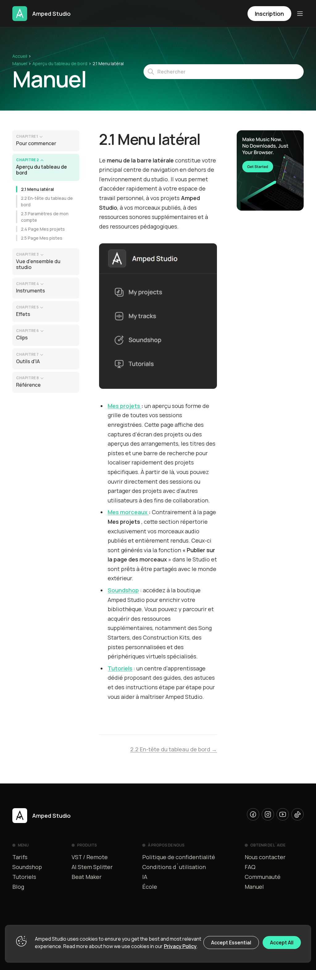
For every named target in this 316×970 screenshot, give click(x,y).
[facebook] (253, 814)
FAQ (250, 867)
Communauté (263, 876)
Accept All (281, 942)
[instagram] (268, 814)
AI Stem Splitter (92, 867)
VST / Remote (90, 857)
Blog (18, 886)
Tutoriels (24, 876)
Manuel (19, 63)
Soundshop (27, 867)
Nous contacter (265, 857)
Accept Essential (231, 942)
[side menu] (300, 13)
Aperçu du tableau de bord (59, 63)
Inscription (269, 13)
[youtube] (282, 814)
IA (144, 876)
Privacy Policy (180, 946)
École (149, 886)
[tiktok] (297, 814)
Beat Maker (87, 876)
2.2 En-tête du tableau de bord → (173, 749)
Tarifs (19, 857)
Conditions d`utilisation (174, 867)
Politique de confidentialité (178, 857)
